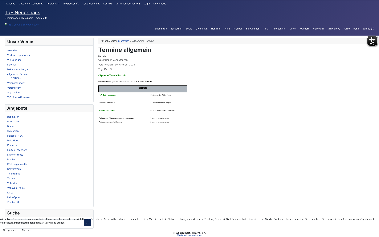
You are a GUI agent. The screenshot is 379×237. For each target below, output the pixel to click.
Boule (189, 28)
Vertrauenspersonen (18, 55)
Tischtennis (278, 28)
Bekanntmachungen (18, 69)
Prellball (237, 28)
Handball (216, 28)
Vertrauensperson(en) (128, 3)
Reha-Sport (13, 197)
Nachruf (11, 64)
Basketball (176, 28)
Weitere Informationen (189, 235)
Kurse (347, 28)
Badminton (161, 28)
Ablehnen (27, 230)
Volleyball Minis (16, 187)
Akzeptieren (9, 230)
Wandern (304, 28)
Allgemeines (14, 92)
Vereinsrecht (14, 87)
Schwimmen (253, 28)
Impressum (53, 3)
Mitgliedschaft (71, 3)
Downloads (159, 3)
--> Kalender (15, 78)
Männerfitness (15, 154)
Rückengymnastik (17, 164)
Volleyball (318, 28)
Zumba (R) (368, 28)
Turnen (292, 28)
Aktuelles (10, 3)
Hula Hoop (13, 140)
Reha (356, 28)
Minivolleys (334, 28)
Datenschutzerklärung (31, 3)
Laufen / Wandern (17, 149)
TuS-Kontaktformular (18, 97)
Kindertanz (13, 145)
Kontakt (107, 3)
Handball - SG (15, 135)
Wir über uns (14, 59)
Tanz (266, 28)
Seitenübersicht (91, 3)
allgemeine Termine (18, 74)
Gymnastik (202, 28)
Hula (227, 28)
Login (147, 3)
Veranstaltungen (16, 82)
